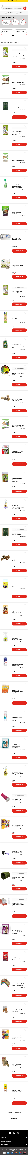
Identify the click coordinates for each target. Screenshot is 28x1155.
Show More (14, 1118)
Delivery (20, 12)
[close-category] (18, 42)
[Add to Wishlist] (25, 47)
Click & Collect (10, 12)
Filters (14, 35)
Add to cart (19, 66)
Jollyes (11, 1149)
